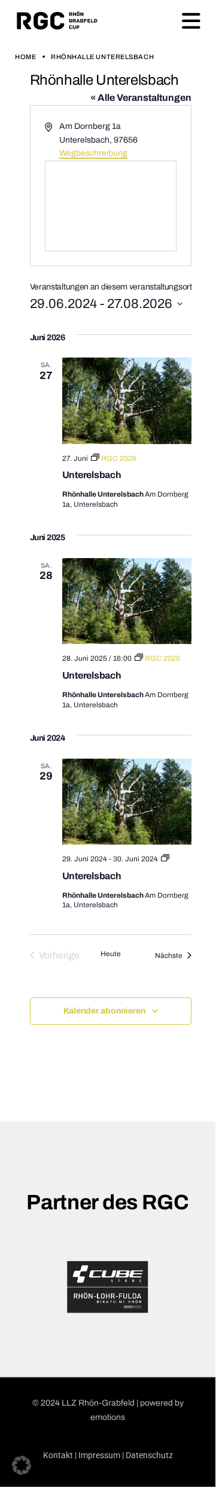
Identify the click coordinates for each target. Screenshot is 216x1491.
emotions (107, 1417)
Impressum (99, 1455)
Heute (111, 954)
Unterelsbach (91, 475)
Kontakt (58, 1455)
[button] (21, 1465)
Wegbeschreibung (93, 153)
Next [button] (207, 1287)
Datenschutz (149, 1455)
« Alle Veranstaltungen (140, 98)
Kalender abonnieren (104, 1010)
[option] (107, 1286)
